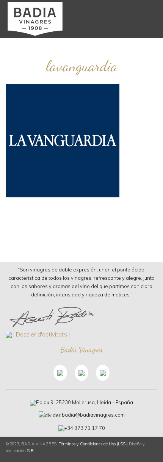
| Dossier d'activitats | (41, 334)
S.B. (31, 450)
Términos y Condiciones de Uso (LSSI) (93, 443)
